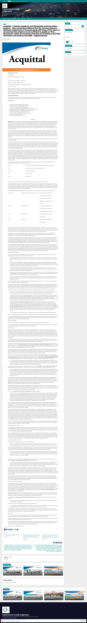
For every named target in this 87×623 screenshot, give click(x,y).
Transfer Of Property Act (33, 594)
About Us (23, 1)
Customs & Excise (68, 594)
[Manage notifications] (2, 621)
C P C (46, 594)
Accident (5, 594)
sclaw (8, 38)
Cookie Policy (18, 621)
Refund (26, 1)
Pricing (17, 1)
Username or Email (69, 32)
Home (12, 1)
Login (14, 1)
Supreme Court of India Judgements (15, 615)
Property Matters (27, 594)
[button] (82, 18)
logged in (8, 582)
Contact (20, 1)
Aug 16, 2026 (7, 598)
